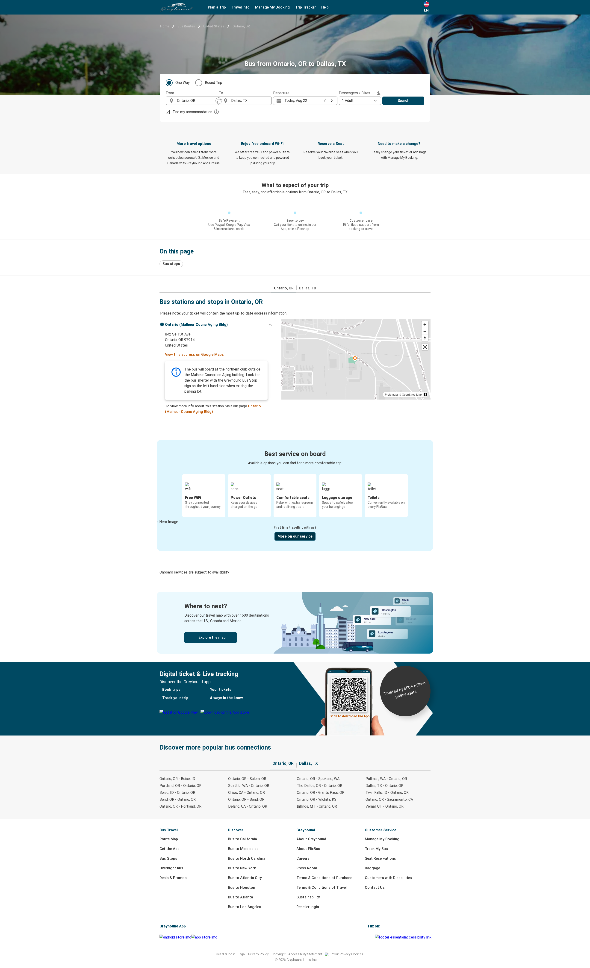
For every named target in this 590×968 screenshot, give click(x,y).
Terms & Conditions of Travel (321, 887)
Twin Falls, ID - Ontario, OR (387, 792)
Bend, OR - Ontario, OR (177, 799)
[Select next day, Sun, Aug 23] (331, 100)
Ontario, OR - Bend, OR (246, 799)
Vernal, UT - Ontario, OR (385, 806)
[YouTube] (371, 937)
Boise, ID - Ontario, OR (177, 792)
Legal (241, 954)
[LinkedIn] (373, 937)
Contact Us (375, 887)
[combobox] (196, 100)
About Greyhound (311, 839)
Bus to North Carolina (246, 858)
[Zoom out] (425, 331)
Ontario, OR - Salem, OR (247, 779)
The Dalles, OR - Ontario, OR (319, 785)
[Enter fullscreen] (425, 347)
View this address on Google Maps (194, 354)
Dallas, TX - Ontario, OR (384, 785)
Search (403, 100)
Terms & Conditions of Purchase (324, 878)
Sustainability (308, 897)
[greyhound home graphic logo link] (176, 7)
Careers (303, 858)
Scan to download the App (349, 716)
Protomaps (391, 394)
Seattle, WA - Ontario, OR (248, 785)
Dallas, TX (307, 288)
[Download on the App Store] (204, 937)
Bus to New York (242, 868)
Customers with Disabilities (388, 878)
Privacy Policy (258, 954)
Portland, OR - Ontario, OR (180, 785)
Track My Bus (376, 849)
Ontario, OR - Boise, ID (177, 779)
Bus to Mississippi (244, 849)
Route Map (168, 839)
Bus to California (242, 839)
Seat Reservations (380, 858)
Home (164, 26)
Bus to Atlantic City (245, 878)
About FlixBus (308, 849)
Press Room (306, 868)
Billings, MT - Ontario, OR (317, 806)
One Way (182, 82)
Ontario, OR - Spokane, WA (318, 779)
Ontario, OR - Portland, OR (180, 806)
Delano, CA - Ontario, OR (247, 806)
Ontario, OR (241, 26)
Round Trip (213, 82)
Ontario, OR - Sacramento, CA (389, 799)
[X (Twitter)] (374, 937)
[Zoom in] (425, 324)
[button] (217, 324)
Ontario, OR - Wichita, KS (316, 799)
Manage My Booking (382, 839)
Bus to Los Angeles (244, 907)
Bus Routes (186, 26)
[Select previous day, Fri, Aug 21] (324, 100)
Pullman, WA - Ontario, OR (386, 779)
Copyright (278, 954)
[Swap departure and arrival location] (218, 100)
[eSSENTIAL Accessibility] (404, 937)
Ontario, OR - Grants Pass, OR (320, 792)
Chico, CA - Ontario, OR (246, 792)
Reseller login (307, 907)
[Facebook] (368, 937)
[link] (295, 623)
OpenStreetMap (412, 394)
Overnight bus (171, 868)
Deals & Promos (173, 878)
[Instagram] (370, 937)
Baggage (372, 868)
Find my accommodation (192, 112)
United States (213, 26)
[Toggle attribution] (425, 394)
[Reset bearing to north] (425, 338)
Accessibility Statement (305, 954)
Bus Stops (168, 858)
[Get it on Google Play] (175, 937)
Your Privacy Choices (347, 954)
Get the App (169, 849)
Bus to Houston (241, 887)
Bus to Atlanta (240, 897)
